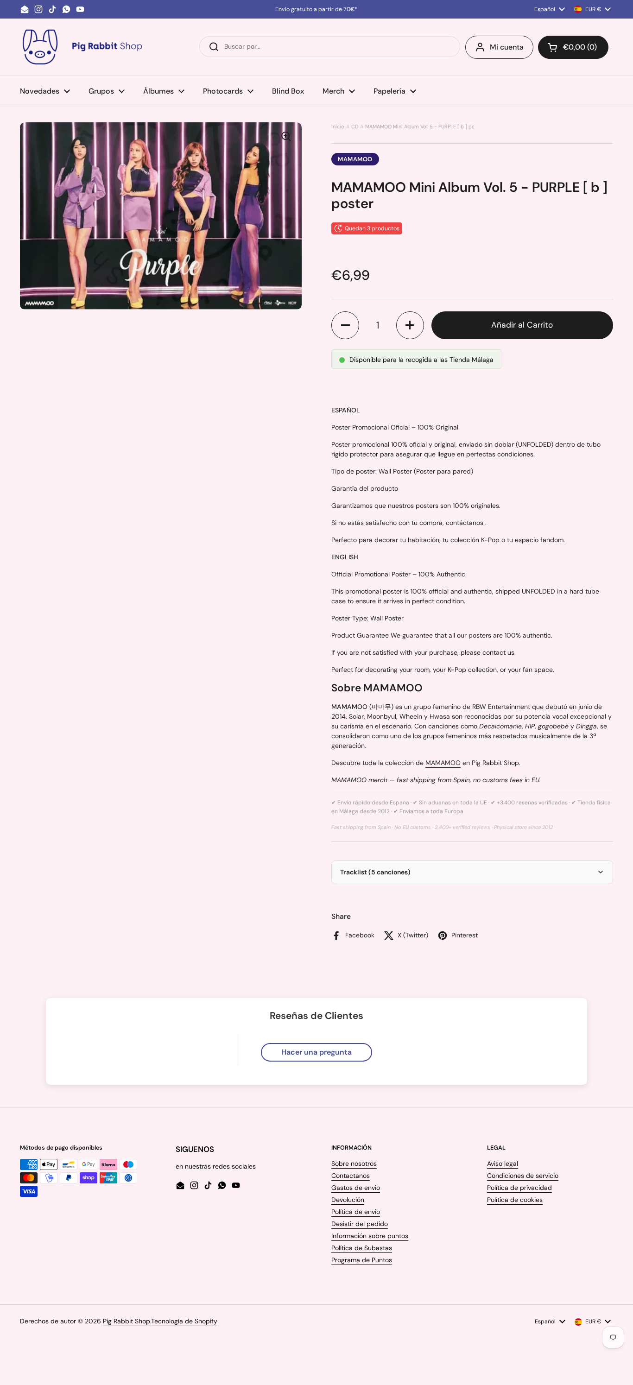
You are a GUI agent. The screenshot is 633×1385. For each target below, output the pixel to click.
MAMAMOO (355, 159)
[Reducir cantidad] (345, 325)
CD (354, 126)
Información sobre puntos (369, 1236)
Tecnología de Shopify (184, 1321)
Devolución (347, 1199)
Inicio (337, 126)
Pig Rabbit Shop (126, 1321)
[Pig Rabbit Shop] (81, 47)
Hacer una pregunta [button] (316, 1052)
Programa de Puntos (361, 1260)
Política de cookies (515, 1199)
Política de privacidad (519, 1187)
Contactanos (350, 1175)
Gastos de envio (355, 1187)
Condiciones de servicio (522, 1175)
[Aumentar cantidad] (410, 325)
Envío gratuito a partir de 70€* (316, 9)
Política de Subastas (361, 1248)
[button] (573, 47)
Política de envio (355, 1212)
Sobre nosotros (354, 1163)
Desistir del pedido (359, 1224)
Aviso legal (502, 1163)
